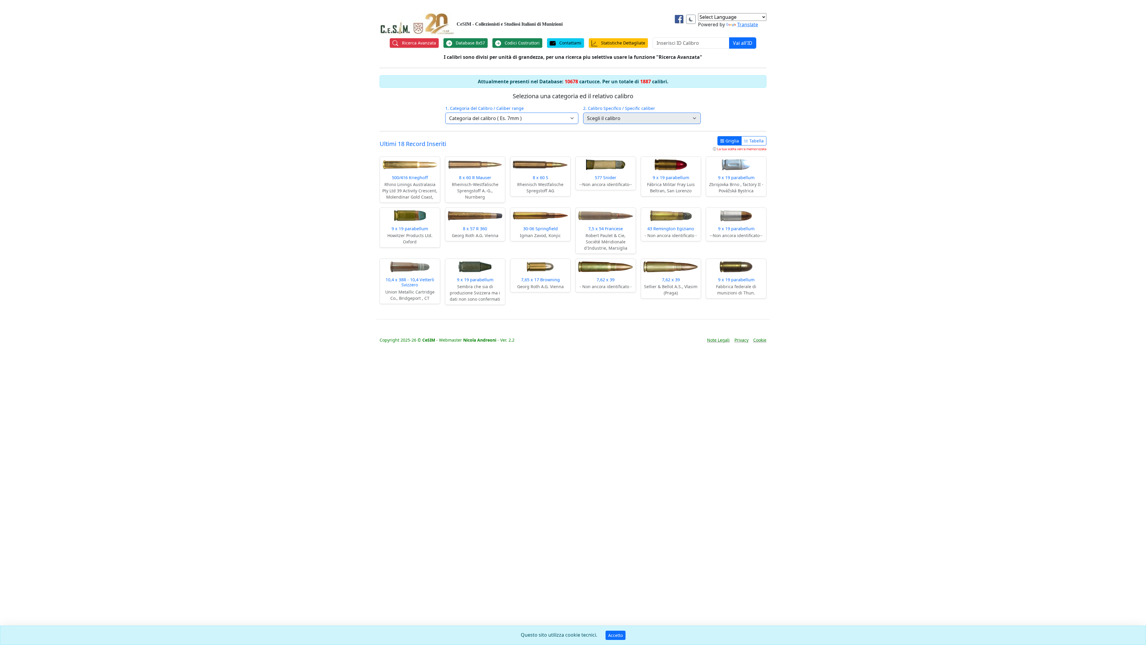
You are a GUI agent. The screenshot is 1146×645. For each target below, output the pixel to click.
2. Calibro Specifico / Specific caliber (619, 108)
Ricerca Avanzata (418, 43)
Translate (747, 24)
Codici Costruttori (521, 43)
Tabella (756, 141)
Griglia (731, 141)
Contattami (569, 43)
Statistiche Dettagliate (622, 43)
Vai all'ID (742, 43)
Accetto (615, 635)
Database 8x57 (470, 43)
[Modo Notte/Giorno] (691, 19)
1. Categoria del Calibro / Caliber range (484, 108)
